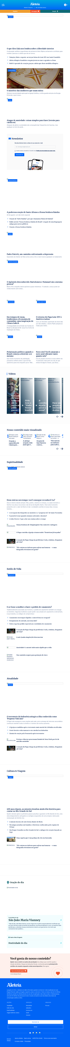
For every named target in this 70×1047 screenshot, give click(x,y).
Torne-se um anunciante (50, 1038)
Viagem (11, 777)
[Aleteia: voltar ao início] (35, 4)
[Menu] (12, 5)
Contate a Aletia (19, 1041)
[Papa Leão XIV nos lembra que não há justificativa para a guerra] (13, 396)
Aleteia (39, 337)
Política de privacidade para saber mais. (45, 150)
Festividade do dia (18, 943)
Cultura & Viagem (16, 771)
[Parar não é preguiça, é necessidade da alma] (54, 396)
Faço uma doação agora (17, 971)
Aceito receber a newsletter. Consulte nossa (35, 150)
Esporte (11, 17)
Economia (11, 302)
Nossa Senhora (13, 180)
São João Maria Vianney (41, 7)
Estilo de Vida (14, 569)
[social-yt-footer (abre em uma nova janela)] (30, 1033)
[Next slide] (62, 417)
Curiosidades (12, 70)
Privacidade (28, 1041)
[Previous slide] (57, 417)
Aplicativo (28, 1008)
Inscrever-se (19, 154)
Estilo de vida (10, 1008)
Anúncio (28, 1015)
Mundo (10, 685)
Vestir (27, 1012)
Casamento (12, 575)
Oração (54, 11)
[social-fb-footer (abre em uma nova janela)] (33, 1033)
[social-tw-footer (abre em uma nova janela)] (36, 1033)
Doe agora (34, 11)
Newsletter (29, 1005)
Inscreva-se (29, 1010)
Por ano (47, 1005)
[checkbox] (15, 150)
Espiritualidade (15, 462)
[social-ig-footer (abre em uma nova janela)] (40, 1033)
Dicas (10, 100)
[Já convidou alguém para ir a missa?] (40, 396)
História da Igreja (13, 262)
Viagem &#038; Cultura (13, 1012)
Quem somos (27, 1038)
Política (10, 337)
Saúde (10, 234)
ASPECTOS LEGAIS (37, 1038)
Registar (15, 11)
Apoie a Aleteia (19, 1038)
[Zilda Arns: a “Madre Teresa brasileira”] (27, 396)
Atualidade (12, 678)
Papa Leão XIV (41, 302)
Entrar (35, 1027)
